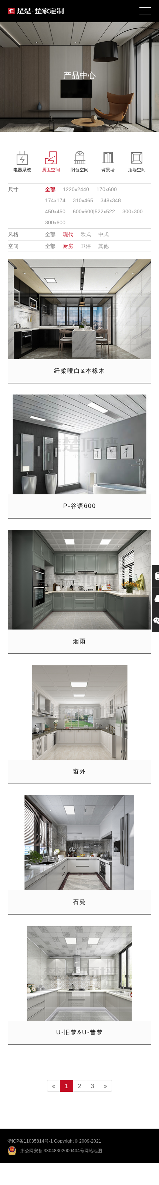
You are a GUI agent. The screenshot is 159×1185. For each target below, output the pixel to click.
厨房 (68, 246)
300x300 (132, 211)
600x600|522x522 (94, 211)
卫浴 (86, 246)
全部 (50, 189)
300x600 (55, 222)
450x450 (55, 211)
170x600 (107, 189)
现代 (68, 234)
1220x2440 (76, 189)
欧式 (86, 234)
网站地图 (93, 1151)
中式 (103, 234)
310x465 (83, 200)
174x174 (55, 200)
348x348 (111, 200)
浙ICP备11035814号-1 (30, 1141)
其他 (103, 246)
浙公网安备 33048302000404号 (52, 1150)
